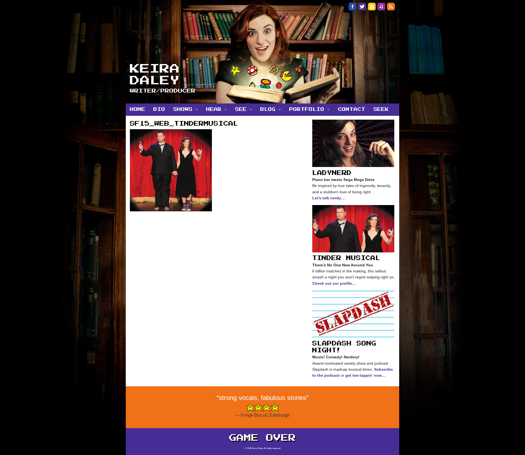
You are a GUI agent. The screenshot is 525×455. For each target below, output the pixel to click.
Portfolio (306, 109)
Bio (159, 109)
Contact (351, 109)
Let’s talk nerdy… (328, 198)
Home (137, 109)
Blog (268, 109)
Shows (182, 109)
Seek (381, 109)
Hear (213, 109)
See (241, 109)
